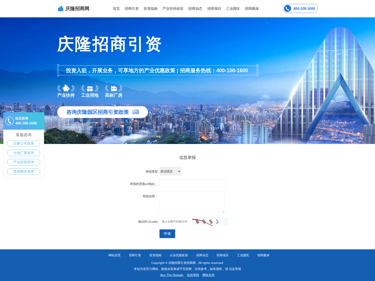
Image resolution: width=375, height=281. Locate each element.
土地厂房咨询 (23, 153)
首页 (116, 8)
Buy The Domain (171, 275)
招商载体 (263, 255)
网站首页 (115, 255)
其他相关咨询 (23, 171)
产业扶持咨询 (23, 162)
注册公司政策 (23, 143)
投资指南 (151, 8)
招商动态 (195, 8)
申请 (167, 233)
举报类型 (152, 171)
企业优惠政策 (179, 255)
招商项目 (214, 8)
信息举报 (193, 275)
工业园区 (233, 8)
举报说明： (150, 196)
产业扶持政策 (173, 8)
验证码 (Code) (148, 221)
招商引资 (132, 8)
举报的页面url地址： (144, 184)
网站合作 (208, 275)
